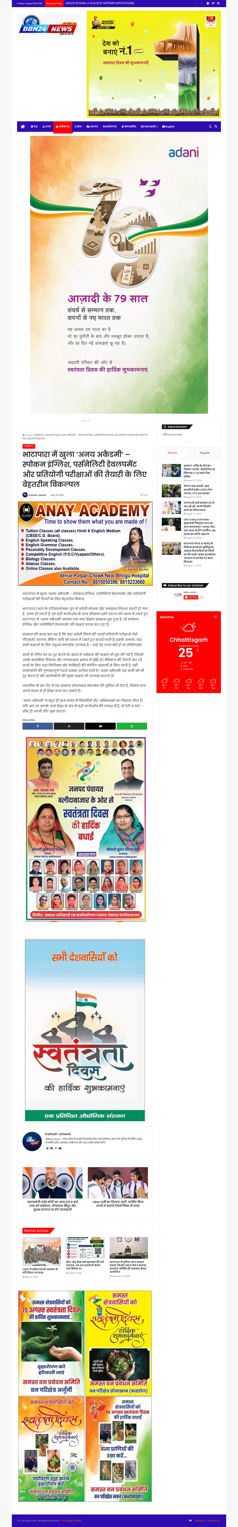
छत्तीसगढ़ (64, 126)
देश (35, 126)
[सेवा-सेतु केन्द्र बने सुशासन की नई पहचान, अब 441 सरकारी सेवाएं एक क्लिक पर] (85, 1248)
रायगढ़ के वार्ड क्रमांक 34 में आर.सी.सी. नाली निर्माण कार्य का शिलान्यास (199, 506)
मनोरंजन (111, 126)
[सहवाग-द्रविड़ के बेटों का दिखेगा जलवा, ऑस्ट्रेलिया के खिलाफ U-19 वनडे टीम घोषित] (171, 470)
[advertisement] (85, 829)
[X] (56, 1148)
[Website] (47, 1148)
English (169, 126)
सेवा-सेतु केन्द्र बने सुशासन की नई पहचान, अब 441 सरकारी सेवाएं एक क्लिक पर (85, 1265)
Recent (172, 453)
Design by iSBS (73, 1520)
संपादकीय (130, 126)
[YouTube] (60, 1148)
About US (200, 1520)
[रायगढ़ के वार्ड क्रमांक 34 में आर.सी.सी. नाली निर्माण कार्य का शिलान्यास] (171, 507)
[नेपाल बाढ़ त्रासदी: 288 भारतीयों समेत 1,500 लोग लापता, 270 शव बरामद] (171, 490)
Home (28, 435)
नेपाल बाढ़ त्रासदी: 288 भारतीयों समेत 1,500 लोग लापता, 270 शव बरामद (198, 489)
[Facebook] (51, 1148)
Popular (205, 453)
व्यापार (94, 126)
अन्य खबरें (149, 126)
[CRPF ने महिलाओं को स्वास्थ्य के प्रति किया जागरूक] (41, 1251)
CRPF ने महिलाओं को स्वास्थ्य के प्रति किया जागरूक (40, 1271)
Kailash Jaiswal (37, 495)
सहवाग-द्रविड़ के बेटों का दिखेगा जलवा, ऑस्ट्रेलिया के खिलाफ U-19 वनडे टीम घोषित (199, 471)
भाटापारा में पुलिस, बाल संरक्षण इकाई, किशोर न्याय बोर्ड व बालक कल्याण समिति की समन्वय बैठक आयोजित (128, 1267)
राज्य (48, 126)
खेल (79, 126)
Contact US (214, 1520)
